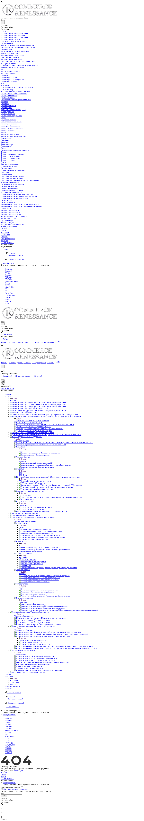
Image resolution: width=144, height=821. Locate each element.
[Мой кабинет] (2, 369)
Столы (21, 527)
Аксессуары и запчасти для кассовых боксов (31, 421)
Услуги (3, 777)
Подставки (23, 602)
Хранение (23, 558)
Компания (14, 680)
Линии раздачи (20, 654)
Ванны (21, 545)
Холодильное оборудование (25, 630)
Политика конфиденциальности (15, 789)
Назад (14, 398)
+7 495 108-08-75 (7, 243)
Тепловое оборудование (23, 616)
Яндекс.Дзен (10, 295)
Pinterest (8, 299)
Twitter (7, 273)
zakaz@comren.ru (9, 263)
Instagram (8, 275)
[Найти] (3, 22)
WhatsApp (9, 293)
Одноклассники (11, 281)
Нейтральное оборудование (25, 521)
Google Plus (9, 287)
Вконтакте (9, 269)
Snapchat (8, 301)
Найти (4, 796)
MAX (7, 285)
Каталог (13, 400)
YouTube (8, 279)
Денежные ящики (26, 495)
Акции (3, 775)
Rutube (8, 283)
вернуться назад (7, 771)
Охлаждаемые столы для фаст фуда (32, 640)
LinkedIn (8, 303)
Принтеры (23, 505)
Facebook (8, 271)
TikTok (8, 297)
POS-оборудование (21, 441)
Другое (21, 588)
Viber (7, 289)
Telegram (8, 277)
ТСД (20, 473)
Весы (21, 451)
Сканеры (22, 461)
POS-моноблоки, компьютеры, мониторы (35, 481)
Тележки (22, 574)
